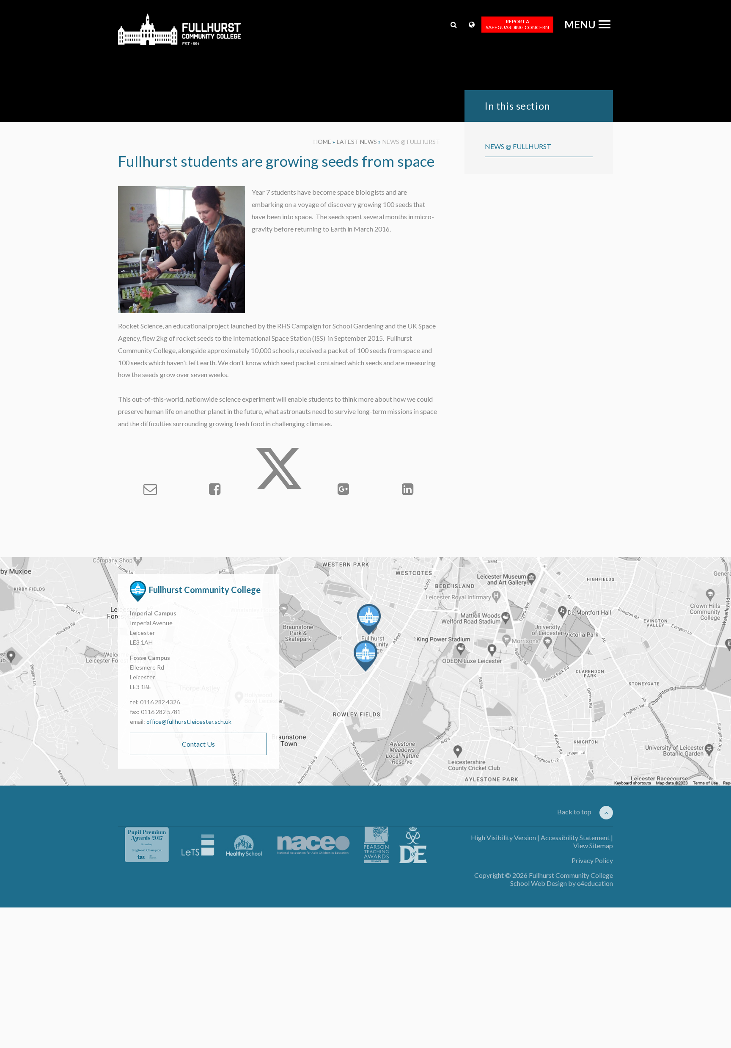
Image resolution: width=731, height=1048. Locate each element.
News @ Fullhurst (411, 141)
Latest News (357, 141)
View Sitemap (593, 845)
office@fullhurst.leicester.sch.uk (188, 721)
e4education (595, 883)
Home (322, 141)
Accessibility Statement (575, 837)
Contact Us (198, 744)
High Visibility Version (503, 837)
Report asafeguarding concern (517, 24)
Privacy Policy (592, 860)
